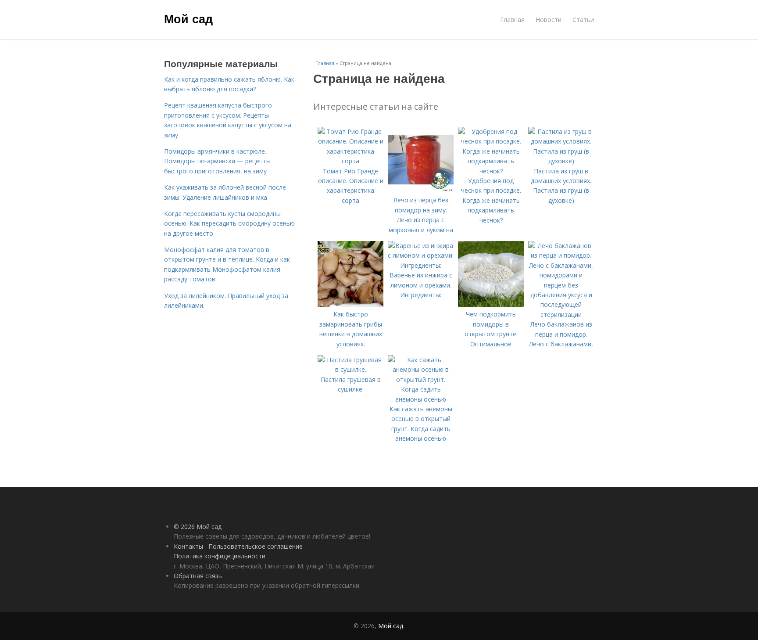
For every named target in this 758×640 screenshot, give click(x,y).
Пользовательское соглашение (255, 546)
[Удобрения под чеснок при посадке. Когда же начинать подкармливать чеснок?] (491, 171)
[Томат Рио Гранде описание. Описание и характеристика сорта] (350, 161)
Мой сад (188, 18)
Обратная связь (198, 576)
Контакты (188, 546)
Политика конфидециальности (219, 556)
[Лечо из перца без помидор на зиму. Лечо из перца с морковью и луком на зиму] (421, 190)
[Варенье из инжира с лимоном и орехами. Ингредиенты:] (421, 265)
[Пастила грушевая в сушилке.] (350, 369)
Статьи (583, 19)
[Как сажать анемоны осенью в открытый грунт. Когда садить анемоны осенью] (421, 399)
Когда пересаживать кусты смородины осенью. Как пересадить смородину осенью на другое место (229, 223)
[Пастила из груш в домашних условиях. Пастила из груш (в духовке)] (561, 161)
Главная (512, 19)
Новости (548, 19)
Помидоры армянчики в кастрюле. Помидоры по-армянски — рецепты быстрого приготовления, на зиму (217, 161)
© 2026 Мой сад (198, 526)
